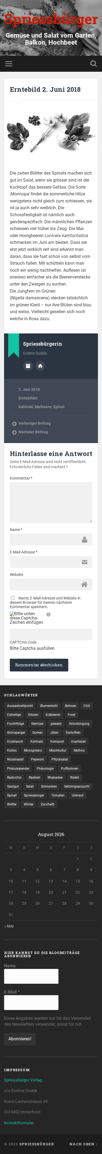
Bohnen (70, 706)
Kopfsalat (78, 741)
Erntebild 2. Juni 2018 (45, 89)
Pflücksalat (59, 759)
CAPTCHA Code (23, 642)
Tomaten (57, 795)
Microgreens (33, 750)
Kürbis (12, 750)
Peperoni (37, 759)
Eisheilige (14, 715)
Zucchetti (47, 804)
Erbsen (33, 715)
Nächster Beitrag (33, 432)
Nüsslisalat (15, 759)
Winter (28, 804)
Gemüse (37, 724)
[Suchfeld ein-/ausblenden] (93, 64)
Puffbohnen (69, 769)
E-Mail (12, 992)
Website (16, 574)
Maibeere (43, 407)
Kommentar (21, 478)
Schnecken (49, 786)
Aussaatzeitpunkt (20, 706)
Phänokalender (18, 769)
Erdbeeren (53, 715)
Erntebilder (28, 398)
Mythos (79, 750)
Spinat (58, 407)
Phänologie (45, 769)
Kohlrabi (25, 407)
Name (16, 530)
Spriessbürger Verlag (23, 1080)
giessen (56, 724)
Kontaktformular (19, 1122)
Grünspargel (16, 733)
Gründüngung (79, 724)
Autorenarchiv (28, 366)
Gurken (37, 733)
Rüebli (74, 777)
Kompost (57, 741)
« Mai (9, 926)
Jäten (54, 733)
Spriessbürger (51, 18)
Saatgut (13, 786)
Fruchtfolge (15, 724)
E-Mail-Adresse (23, 552)
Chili (87, 706)
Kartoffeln (73, 733)
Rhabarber (55, 777)
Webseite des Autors (40, 366)
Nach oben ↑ (83, 1144)
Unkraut (78, 795)
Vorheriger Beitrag (34, 423)
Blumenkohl (49, 706)
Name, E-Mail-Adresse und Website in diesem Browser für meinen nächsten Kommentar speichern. (45, 602)
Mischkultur (57, 750)
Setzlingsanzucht (76, 786)
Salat (30, 786)
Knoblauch (15, 741)
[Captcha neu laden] (49, 614)
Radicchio (14, 777)
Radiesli (34, 777)
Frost (71, 715)
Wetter (12, 804)
